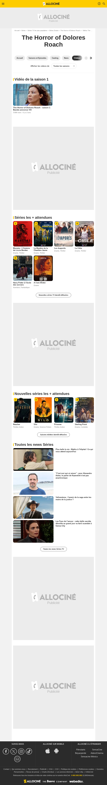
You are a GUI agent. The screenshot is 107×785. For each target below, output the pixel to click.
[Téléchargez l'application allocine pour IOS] (49, 751)
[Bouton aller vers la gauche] (86, 58)
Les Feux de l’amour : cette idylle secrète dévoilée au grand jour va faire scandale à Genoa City (74, 523)
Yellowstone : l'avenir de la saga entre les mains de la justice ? (73, 498)
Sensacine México (89, 756)
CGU (51, 769)
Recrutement (33, 769)
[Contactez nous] (17, 759)
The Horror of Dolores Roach (70, 30)
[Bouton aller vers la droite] (91, 58)
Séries (23, 30)
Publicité (43, 769)
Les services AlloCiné (65, 772)
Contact (6, 769)
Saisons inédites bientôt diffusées (53, 435)
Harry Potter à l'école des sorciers (22, 284)
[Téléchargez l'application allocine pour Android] (58, 751)
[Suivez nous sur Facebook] (6, 751)
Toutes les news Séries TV (53, 549)
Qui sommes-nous (18, 769)
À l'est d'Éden (40, 283)
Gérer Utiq (79, 772)
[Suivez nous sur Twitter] (14, 751)
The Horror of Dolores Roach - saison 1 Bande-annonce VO (31, 108)
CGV (57, 769)
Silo (35, 424)
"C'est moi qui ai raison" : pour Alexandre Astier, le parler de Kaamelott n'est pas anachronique (74, 475)
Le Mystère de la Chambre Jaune (41, 249)
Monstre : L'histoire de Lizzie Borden (21, 249)
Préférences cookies (86, 769)
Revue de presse (32, 772)
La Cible (78, 248)
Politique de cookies (68, 769)
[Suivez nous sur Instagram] (21, 751)
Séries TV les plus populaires (37, 30)
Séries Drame (54, 30)
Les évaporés (60, 248)
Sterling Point (81, 424)
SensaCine (97, 749)
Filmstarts (80, 749)
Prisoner (58, 424)
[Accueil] (51, 4)
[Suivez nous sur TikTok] (29, 751)
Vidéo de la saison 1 (31, 79)
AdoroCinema (97, 753)
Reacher (16, 424)
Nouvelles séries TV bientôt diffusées (53, 295)
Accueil (16, 30)
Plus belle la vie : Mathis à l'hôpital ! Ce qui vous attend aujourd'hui (74, 450)
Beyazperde (80, 753)
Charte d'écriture (48, 772)
